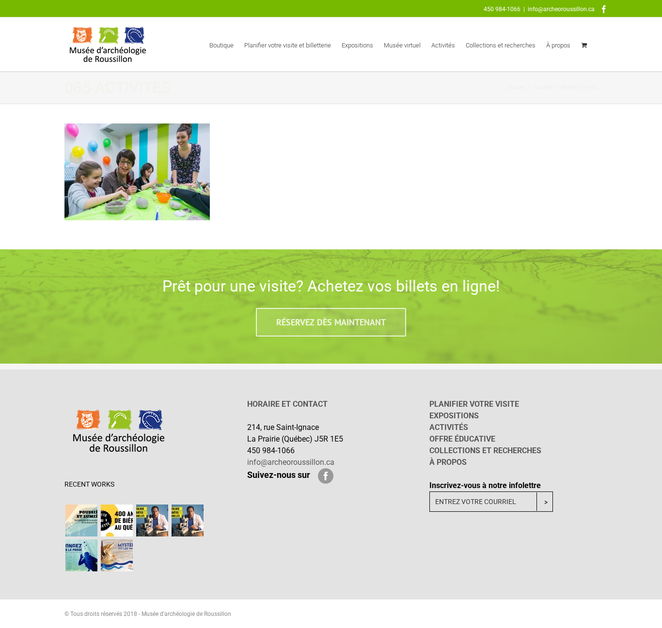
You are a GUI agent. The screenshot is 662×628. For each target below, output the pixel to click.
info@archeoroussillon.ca (561, 9)
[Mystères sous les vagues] (116, 555)
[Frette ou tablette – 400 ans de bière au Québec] (116, 520)
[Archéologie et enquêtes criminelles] (152, 520)
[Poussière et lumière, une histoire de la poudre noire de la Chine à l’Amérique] (81, 520)
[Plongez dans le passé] (81, 555)
